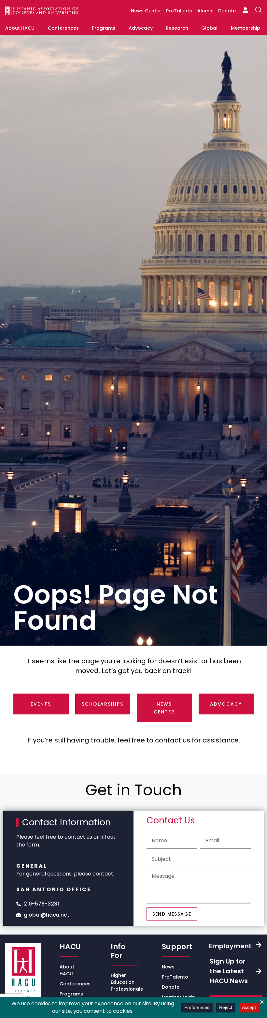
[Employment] (259, 945)
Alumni (205, 10)
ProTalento (179, 10)
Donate (227, 10)
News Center (146, 10)
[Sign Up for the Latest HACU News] (259, 971)
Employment (230, 946)
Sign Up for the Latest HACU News (229, 971)
